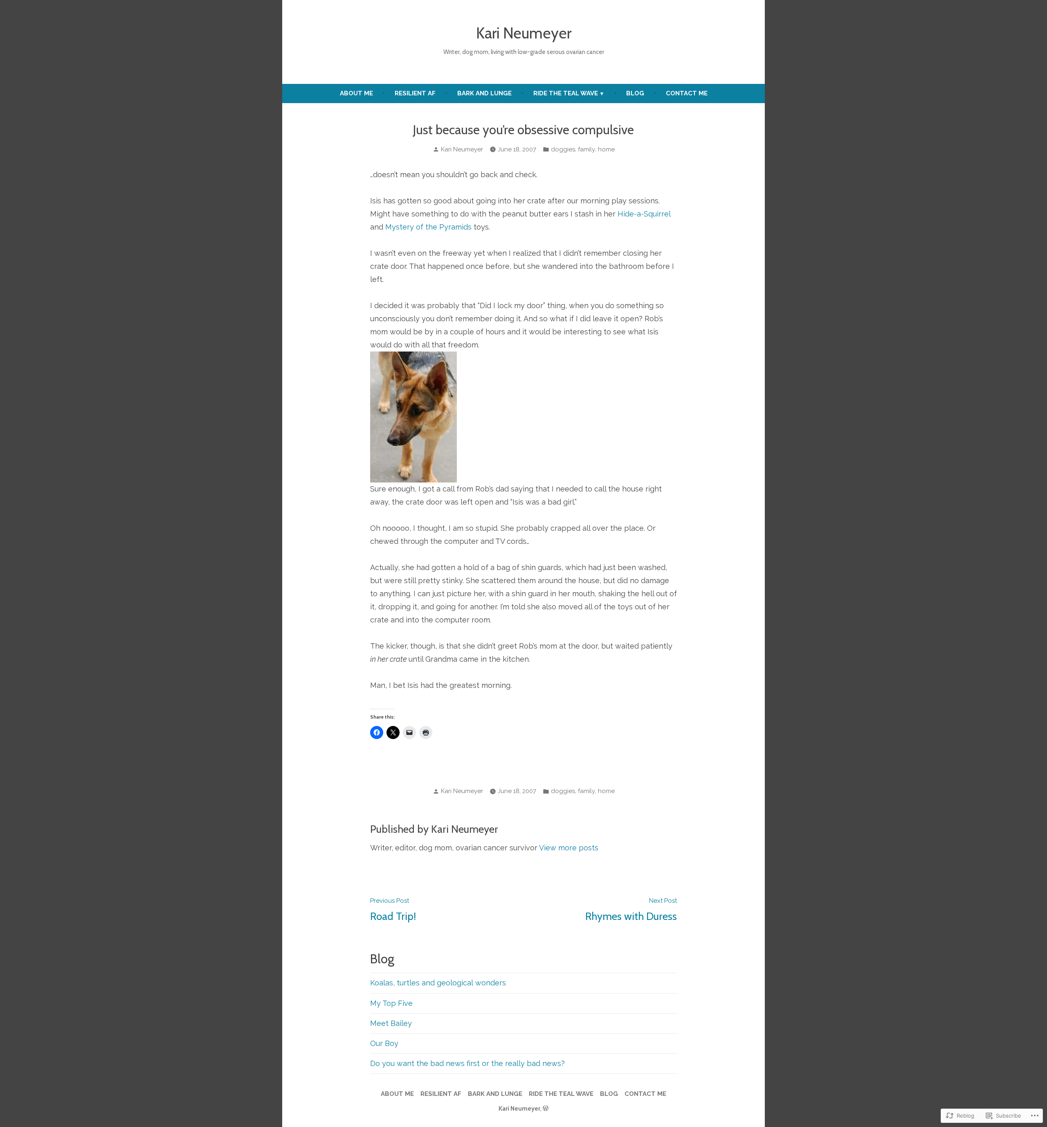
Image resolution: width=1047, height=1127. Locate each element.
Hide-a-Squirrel (644, 214)
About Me (356, 93)
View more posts (568, 847)
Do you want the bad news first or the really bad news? (467, 1063)
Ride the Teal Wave (565, 93)
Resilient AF (415, 93)
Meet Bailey (391, 1023)
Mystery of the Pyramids (428, 227)
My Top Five (391, 1003)
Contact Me (687, 93)
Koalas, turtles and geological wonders (438, 982)
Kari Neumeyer (523, 33)
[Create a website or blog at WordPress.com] (545, 1108)
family (586, 149)
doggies (563, 149)
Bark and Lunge (484, 93)
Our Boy (384, 1043)
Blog (635, 93)
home (606, 149)
